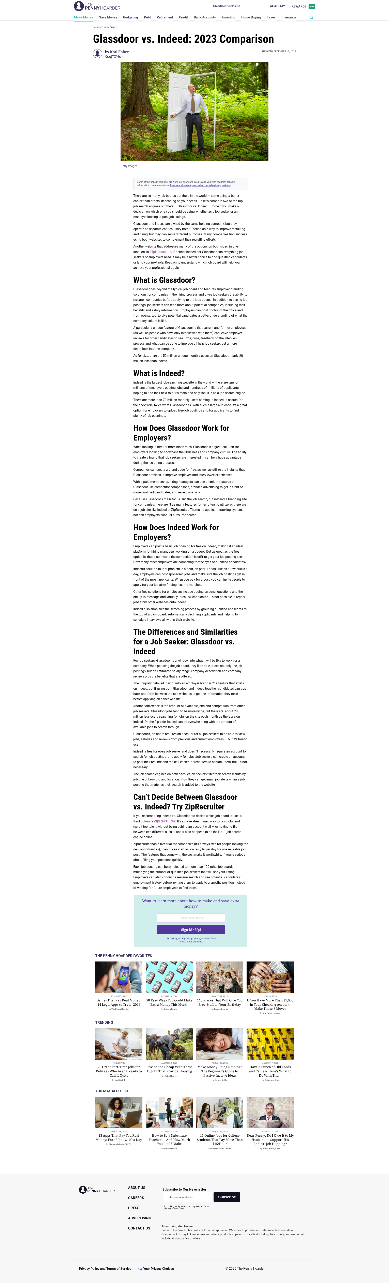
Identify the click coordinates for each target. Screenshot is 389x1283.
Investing (228, 17)
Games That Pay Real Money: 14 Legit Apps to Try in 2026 (118, 1002)
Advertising (139, 1218)
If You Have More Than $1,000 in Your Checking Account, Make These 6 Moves (270, 1004)
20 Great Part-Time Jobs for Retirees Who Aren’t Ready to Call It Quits (119, 1071)
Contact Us (139, 1228)
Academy (277, 6)
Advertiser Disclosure (226, 6)
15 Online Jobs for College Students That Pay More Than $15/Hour (220, 1139)
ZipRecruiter (160, 252)
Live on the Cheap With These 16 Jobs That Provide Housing (169, 1069)
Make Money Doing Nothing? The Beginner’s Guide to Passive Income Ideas (220, 1071)
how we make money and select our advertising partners (200, 185)
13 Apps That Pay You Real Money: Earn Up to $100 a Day (119, 1137)
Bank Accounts (205, 17)
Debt (147, 17)
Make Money (83, 17)
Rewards (303, 6)
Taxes (271, 17)
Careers (136, 1198)
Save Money (108, 17)
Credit (183, 17)
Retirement (165, 17)
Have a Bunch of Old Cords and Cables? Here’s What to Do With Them (270, 1071)
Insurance (289, 17)
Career (113, 27)
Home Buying (251, 17)
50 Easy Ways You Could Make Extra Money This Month (169, 1002)
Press (133, 1208)
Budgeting (130, 17)
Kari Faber (119, 51)
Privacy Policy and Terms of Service (105, 1269)
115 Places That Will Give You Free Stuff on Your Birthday (220, 1002)
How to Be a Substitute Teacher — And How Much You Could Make (169, 1139)
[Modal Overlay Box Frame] (190, 921)
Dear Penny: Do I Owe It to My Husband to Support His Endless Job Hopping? (270, 1139)
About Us (136, 1187)
